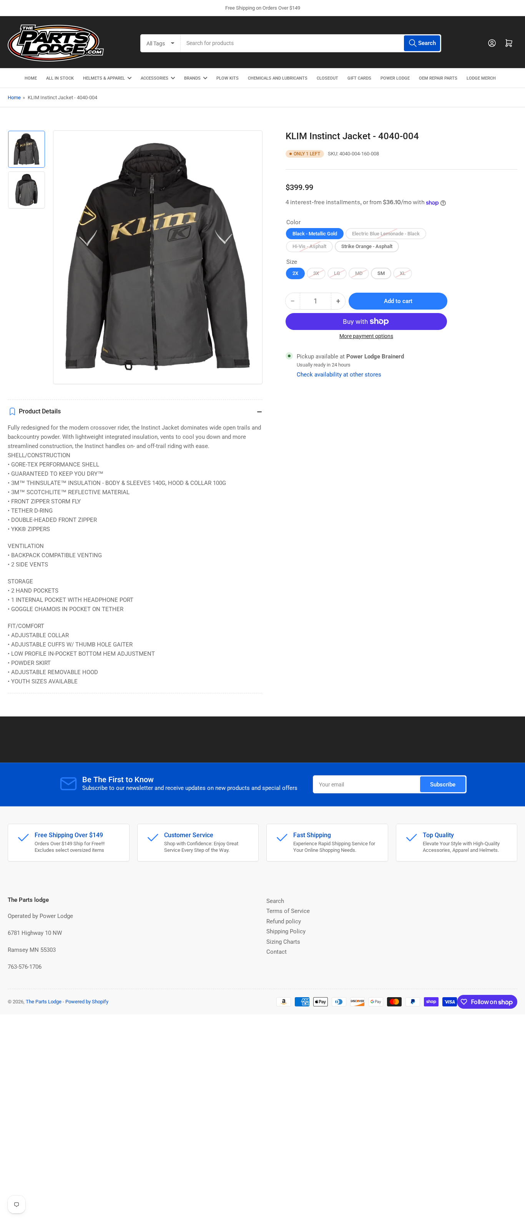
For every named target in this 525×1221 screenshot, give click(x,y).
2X (295, 273)
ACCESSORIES (154, 78)
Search (275, 901)
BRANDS (192, 78)
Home (14, 97)
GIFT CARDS (359, 78)
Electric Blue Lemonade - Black (386, 234)
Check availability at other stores (339, 374)
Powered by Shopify (86, 1001)
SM (381, 273)
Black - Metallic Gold (314, 234)
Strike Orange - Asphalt (366, 246)
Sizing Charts (283, 941)
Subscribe (442, 784)
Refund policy (283, 921)
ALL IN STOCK (60, 78)
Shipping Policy (286, 931)
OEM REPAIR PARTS (438, 78)
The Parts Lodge (43, 1001)
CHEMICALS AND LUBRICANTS (277, 78)
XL (402, 273)
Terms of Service (288, 911)
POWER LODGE (395, 78)
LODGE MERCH (481, 78)
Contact (276, 951)
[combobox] (311, 43)
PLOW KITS (227, 78)
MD (358, 273)
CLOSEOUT (327, 78)
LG (337, 273)
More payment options (366, 336)
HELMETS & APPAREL (104, 78)
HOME (31, 78)
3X (316, 273)
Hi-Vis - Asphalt (309, 246)
